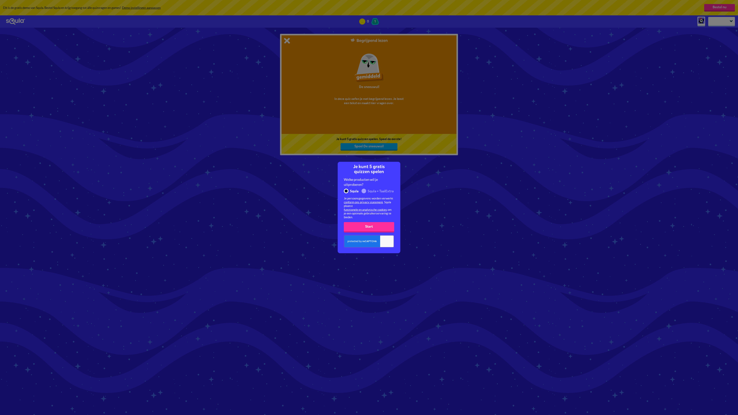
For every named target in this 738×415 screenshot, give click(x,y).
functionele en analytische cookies (365, 209)
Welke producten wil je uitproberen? (361, 182)
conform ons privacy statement (363, 202)
